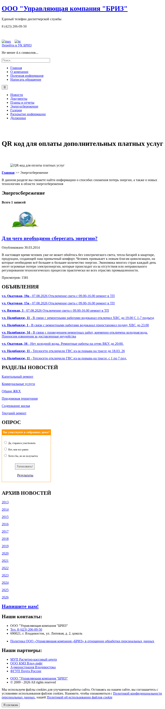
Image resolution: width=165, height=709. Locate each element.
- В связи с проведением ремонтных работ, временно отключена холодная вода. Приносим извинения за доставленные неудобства (75, 334)
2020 (5, 553)
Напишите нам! (20, 606)
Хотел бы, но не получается (23, 456)
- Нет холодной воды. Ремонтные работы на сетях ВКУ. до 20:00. (63, 343)
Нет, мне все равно (18, 449)
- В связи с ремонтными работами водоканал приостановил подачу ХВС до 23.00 (75, 325)
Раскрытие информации (28, 114)
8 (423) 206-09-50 (14, 26)
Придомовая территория (20, 398)
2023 (5, 575)
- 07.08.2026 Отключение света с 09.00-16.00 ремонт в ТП (58, 296)
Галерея (16, 110)
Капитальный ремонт (17, 376)
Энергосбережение (24, 106)
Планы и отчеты (22, 102)
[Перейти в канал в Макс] (6, 41)
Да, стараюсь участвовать (21, 443)
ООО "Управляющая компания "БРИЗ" (39, 678)
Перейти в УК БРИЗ (17, 45)
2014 (5, 509)
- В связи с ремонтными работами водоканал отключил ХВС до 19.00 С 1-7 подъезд (78, 318)
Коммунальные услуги (18, 384)
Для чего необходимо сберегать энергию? (50, 238)
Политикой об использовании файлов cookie (79, 697)
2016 (5, 524)
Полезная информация (26, 75)
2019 (5, 546)
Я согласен (10, 705)
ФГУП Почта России (25, 671)
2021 (5, 561)
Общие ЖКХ (11, 391)
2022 (5, 568)
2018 (5, 539)
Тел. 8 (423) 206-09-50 (26, 629)
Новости (16, 95)
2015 (5, 517)
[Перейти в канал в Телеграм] (18, 41)
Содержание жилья (16, 406)
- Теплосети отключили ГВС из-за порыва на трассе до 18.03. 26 (63, 351)
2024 (5, 582)
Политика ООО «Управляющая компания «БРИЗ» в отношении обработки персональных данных (82, 641)
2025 (5, 590)
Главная (16, 68)
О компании (19, 72)
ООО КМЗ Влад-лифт (26, 663)
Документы (18, 98)
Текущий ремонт (14, 413)
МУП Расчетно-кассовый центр (33, 659)
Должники (18, 118)
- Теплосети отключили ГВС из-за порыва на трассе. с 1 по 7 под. (64, 358)
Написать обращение (25, 79)
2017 (5, 531)
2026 (5, 597)
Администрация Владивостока (33, 667)
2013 (5, 502)
